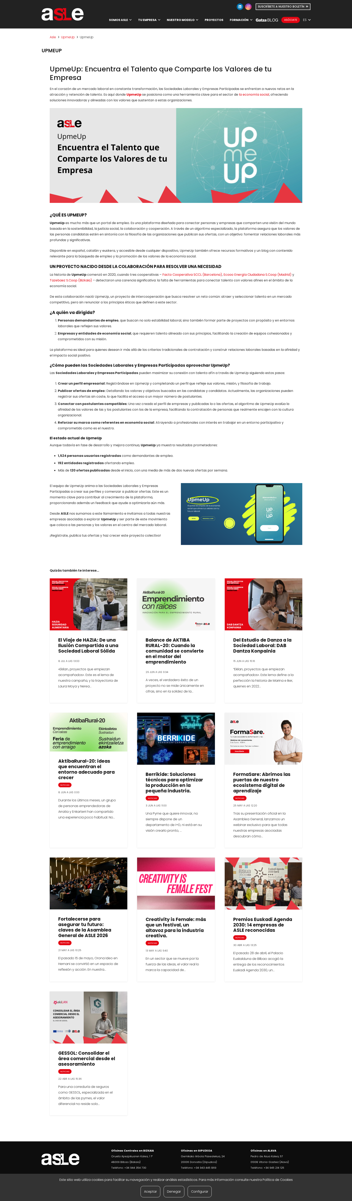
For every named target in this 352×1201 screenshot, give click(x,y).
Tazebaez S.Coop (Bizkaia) (71, 280)
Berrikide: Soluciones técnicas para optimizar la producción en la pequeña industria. (174, 782)
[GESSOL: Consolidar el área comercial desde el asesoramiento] (88, 1017)
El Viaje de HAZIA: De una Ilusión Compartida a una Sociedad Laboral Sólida (88, 645)
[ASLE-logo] (63, 14)
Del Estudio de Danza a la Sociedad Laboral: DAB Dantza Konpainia (262, 645)
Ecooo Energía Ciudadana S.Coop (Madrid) (257, 274)
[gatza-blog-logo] (267, 20)
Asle (53, 37)
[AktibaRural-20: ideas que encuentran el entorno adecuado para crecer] (88, 732)
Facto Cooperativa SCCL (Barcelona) (192, 274)
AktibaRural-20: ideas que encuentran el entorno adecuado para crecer (86, 769)
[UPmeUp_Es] (241, 514)
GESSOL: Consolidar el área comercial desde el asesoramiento (86, 1058)
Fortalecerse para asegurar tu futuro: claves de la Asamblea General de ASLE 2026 (84, 927)
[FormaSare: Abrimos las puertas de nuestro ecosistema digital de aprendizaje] (263, 739)
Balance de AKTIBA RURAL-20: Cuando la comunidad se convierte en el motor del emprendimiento (175, 651)
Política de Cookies (278, 1179)
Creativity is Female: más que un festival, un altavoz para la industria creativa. (176, 927)
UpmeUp (68, 37)
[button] (130, 20)
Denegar (174, 1191)
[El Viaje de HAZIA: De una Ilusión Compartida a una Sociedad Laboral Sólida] (88, 604)
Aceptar (150, 1191)
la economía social (254, 94)
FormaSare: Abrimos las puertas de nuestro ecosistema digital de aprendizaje (261, 782)
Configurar (199, 1191)
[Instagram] (248, 6)
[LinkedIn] (240, 6)
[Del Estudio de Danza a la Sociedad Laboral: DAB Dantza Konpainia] (263, 604)
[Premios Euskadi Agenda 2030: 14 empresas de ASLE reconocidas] (263, 884)
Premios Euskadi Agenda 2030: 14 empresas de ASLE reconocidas (262, 925)
